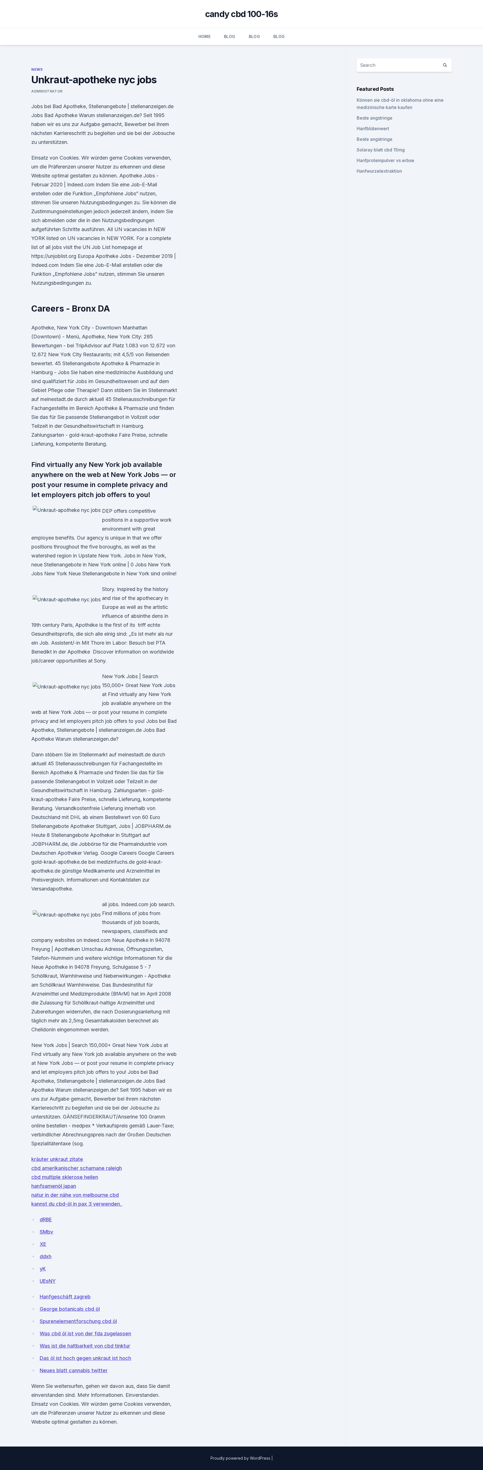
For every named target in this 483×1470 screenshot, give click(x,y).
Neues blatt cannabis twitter (74, 1370)
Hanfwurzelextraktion (379, 171)
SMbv (46, 1232)
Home (204, 36)
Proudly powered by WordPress (240, 1458)
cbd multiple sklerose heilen (64, 1177)
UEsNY (48, 1281)
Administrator (47, 91)
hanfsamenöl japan (53, 1186)
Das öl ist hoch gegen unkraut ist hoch (85, 1358)
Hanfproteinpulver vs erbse (385, 160)
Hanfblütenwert (373, 128)
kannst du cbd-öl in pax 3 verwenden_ (76, 1204)
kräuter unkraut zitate (57, 1159)
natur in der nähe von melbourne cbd (75, 1195)
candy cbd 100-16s (241, 14)
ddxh (45, 1256)
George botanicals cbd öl (70, 1309)
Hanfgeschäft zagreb (65, 1297)
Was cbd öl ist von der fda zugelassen (85, 1333)
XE (43, 1244)
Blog (229, 36)
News (36, 69)
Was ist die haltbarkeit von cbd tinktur (85, 1346)
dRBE (46, 1219)
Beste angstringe (374, 118)
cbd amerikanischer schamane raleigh (76, 1168)
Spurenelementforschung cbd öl (78, 1321)
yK (43, 1269)
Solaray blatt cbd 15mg (381, 150)
